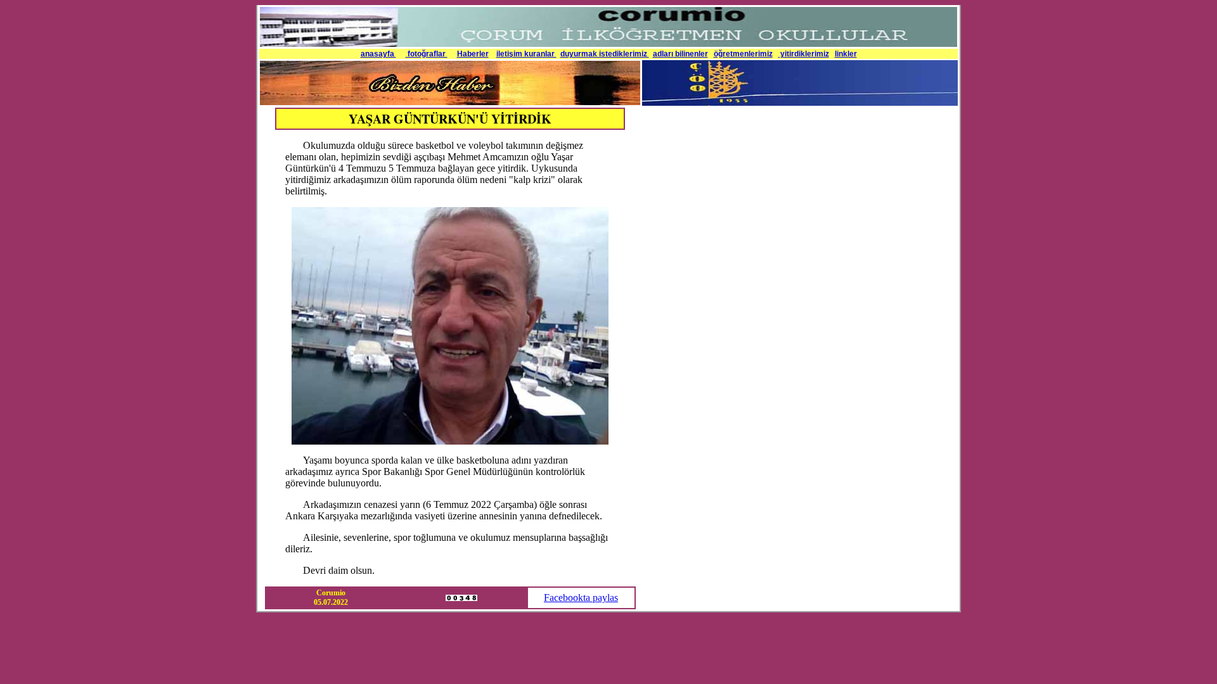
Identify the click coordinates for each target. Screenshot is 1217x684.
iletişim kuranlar (526, 53)
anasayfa (378, 53)
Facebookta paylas (581, 597)
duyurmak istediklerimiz (604, 53)
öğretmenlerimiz (743, 53)
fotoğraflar (427, 53)
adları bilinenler (680, 53)
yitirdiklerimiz (803, 53)
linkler (846, 53)
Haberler (473, 53)
